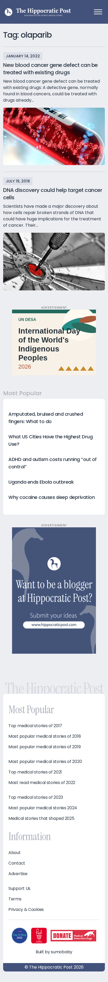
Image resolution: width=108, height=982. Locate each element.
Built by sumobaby (54, 952)
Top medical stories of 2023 (35, 797)
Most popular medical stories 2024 (42, 808)
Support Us (19, 888)
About (14, 853)
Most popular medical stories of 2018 (44, 736)
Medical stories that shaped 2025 (41, 818)
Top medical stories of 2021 (35, 772)
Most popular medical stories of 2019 (44, 747)
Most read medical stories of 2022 (41, 783)
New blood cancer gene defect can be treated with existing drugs (50, 68)
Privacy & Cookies (26, 909)
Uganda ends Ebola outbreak (41, 482)
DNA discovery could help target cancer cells (52, 193)
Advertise (17, 874)
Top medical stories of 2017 (35, 726)
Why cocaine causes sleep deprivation (51, 497)
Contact (16, 863)
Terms (14, 899)
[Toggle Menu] (98, 11)
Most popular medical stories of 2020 (45, 762)
